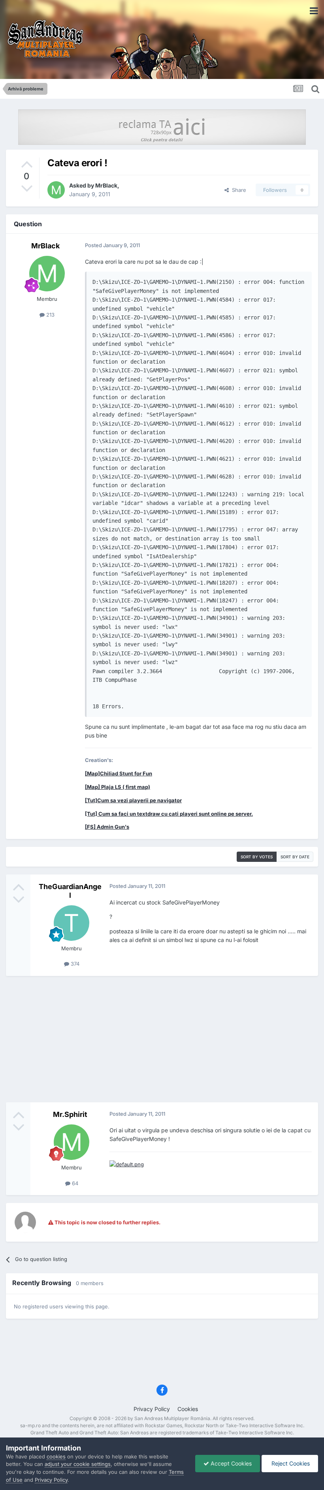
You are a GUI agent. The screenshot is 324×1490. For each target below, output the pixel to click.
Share (237, 190)
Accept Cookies (230, 1463)
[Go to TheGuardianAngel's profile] (71, 923)
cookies (56, 1456)
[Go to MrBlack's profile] (56, 190)
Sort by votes (257, 856)
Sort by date (295, 856)
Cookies (187, 1409)
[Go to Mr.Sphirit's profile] (71, 1142)
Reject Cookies (290, 1463)
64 (74, 1183)
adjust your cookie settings (78, 1464)
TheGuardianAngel (70, 890)
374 (74, 964)
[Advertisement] (162, 1039)
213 (50, 315)
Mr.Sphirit (70, 1114)
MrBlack (106, 185)
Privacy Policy (152, 1409)
